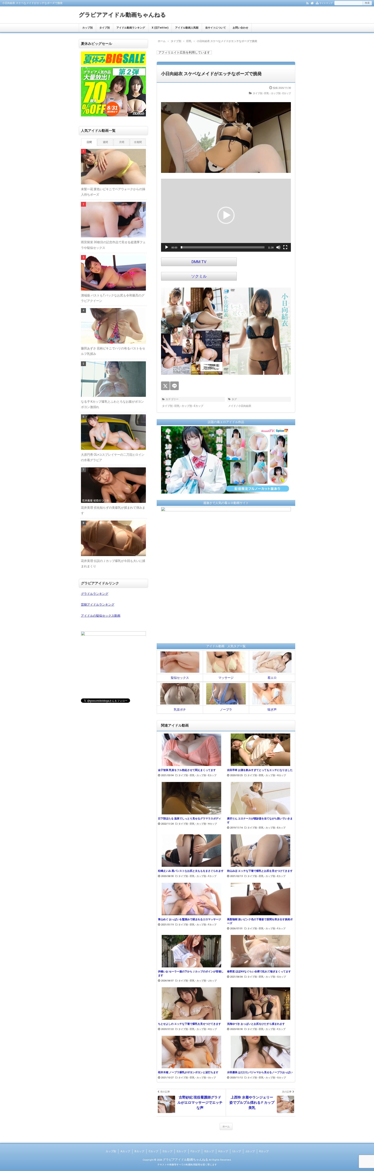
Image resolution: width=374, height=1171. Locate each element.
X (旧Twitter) (160, 27)
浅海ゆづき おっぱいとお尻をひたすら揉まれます (256, 1023)
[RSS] (307, 2)
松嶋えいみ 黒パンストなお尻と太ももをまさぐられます (191, 870)
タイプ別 (104, 27)
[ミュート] (278, 247)
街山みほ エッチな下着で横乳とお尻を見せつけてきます (260, 870)
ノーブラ (226, 709)
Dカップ (167, 1151)
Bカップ (139, 1151)
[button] (226, 215)
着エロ (272, 677)
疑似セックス (180, 677)
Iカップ (236, 1151)
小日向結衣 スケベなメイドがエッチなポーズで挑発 (211, 73)
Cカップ (153, 1151)
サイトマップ (325, 3)
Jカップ (250, 1151)
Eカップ (181, 1151)
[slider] (222, 247)
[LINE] (174, 385)
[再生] (166, 247)
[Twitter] (165, 385)
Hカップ (223, 1151)
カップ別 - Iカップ (206, 1077)
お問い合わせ (240, 27)
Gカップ (209, 1151)
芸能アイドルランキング (97, 604)
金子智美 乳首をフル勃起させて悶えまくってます (187, 770)
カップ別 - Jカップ (207, 980)
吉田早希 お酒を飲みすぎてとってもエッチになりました (260, 770)
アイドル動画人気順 (186, 27)
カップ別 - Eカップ (281, 93)
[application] (226, 215)
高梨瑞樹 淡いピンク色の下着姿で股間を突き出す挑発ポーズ (260, 921)
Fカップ (195, 1151)
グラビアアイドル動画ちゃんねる (122, 14)
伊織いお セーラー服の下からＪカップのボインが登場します (191, 973)
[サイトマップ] (317, 2)
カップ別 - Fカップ (206, 876)
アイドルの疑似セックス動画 (100, 615)
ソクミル (199, 276)
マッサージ (226, 677)
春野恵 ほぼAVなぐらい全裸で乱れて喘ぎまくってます (259, 971)
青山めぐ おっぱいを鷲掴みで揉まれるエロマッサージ (189, 919)
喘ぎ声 (272, 709)
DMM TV (199, 261)
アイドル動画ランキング (130, 27)
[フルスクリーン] (285, 247)
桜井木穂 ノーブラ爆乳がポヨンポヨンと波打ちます (188, 1072)
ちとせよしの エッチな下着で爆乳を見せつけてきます (189, 1023)
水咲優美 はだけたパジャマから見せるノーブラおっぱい (260, 1072)
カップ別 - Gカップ (276, 976)
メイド (232, 405)
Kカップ (264, 1151)
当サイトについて (215, 27)
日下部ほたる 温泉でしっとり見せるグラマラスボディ (189, 818)
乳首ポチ (180, 709)
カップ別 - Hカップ (276, 775)
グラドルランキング (94, 593)
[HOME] (312, 2)
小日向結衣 (244, 405)
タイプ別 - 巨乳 (261, 93)
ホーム (226, 1126)
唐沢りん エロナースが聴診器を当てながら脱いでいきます (260, 820)
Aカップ (125, 1151)
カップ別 (87, 27)
